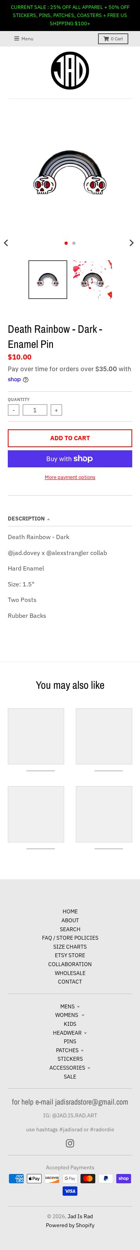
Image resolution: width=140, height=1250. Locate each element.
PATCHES (67, 1050)
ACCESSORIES (67, 1067)
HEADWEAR (67, 1032)
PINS (70, 1041)
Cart (117, 38)
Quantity (19, 399)
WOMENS (67, 1014)
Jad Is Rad (80, 1216)
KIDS (70, 1023)
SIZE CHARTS (70, 946)
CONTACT (70, 981)
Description (26, 518)
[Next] (131, 243)
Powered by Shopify (70, 1225)
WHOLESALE (70, 973)
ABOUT (70, 920)
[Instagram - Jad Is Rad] (70, 1143)
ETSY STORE (70, 955)
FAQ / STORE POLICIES (70, 937)
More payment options (70, 477)
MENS (67, 1006)
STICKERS (70, 1058)
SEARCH (70, 929)
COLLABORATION (70, 964)
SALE (70, 1076)
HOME (70, 911)
